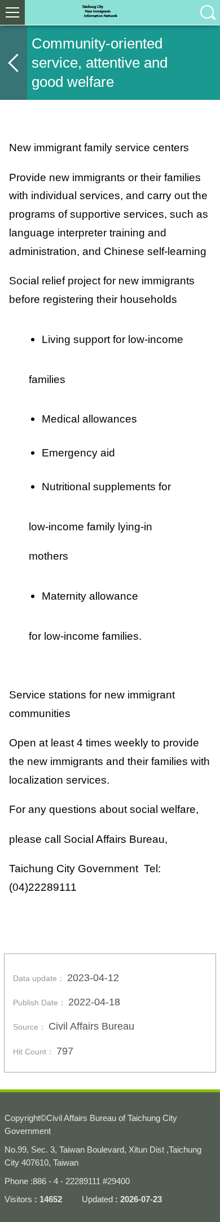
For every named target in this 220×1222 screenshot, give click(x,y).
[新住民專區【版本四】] (110, 12)
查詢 (207, 12)
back (13, 62)
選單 (12, 12)
